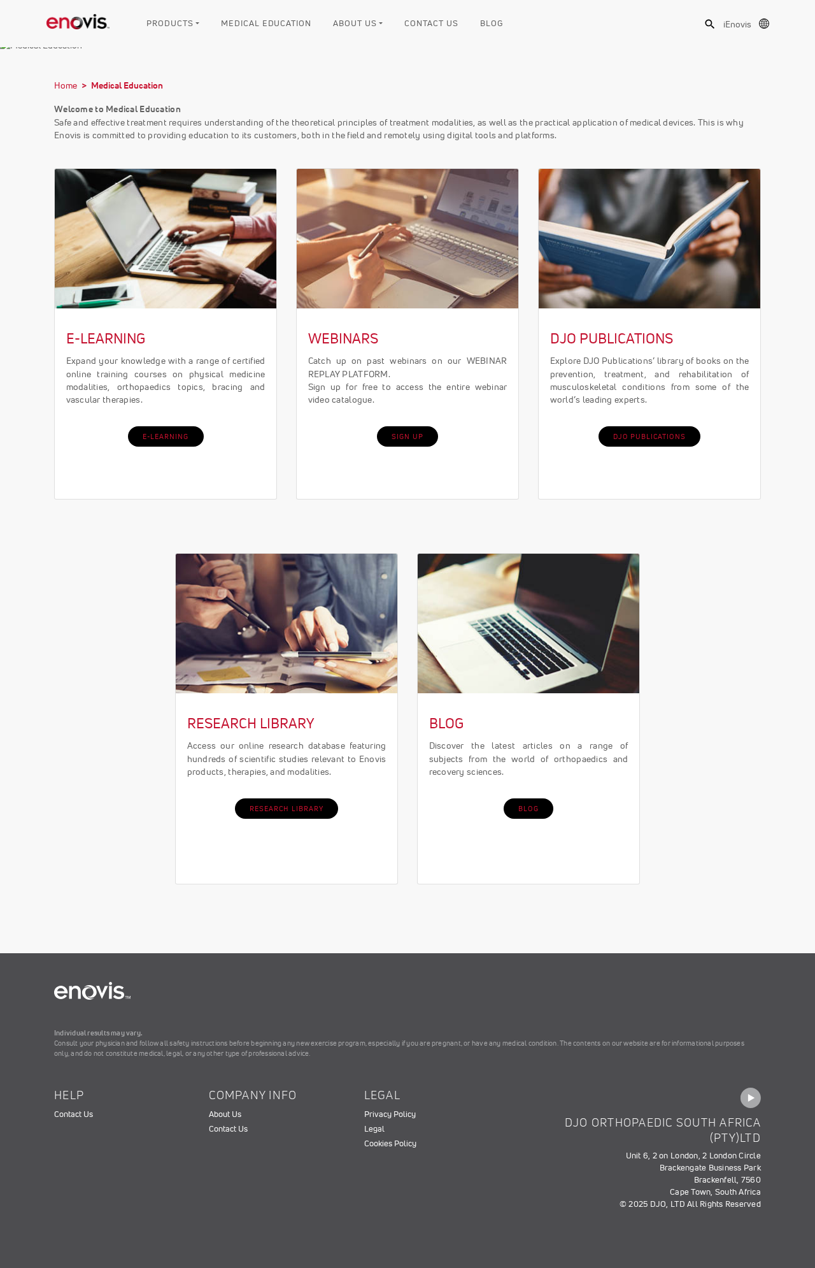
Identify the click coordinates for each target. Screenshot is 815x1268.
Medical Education (266, 23)
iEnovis (737, 24)
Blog (491, 23)
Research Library (287, 808)
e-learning (166, 436)
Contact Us (431, 23)
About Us (354, 23)
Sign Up (407, 436)
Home (65, 85)
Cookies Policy (390, 1143)
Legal (374, 1128)
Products (169, 23)
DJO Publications (649, 436)
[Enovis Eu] (78, 19)
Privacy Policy (390, 1114)
